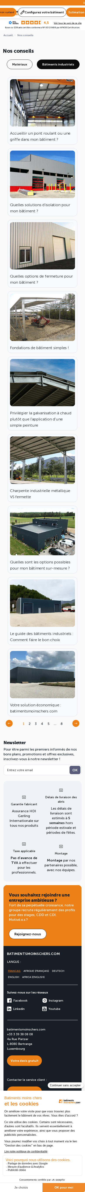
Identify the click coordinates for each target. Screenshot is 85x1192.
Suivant (77, 725)
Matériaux (19, 64)
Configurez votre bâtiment (44, 12)
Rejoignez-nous (27, 934)
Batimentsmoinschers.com (33, 953)
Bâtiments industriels (58, 64)
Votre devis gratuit (24, 1060)
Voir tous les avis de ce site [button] (68, 23)
